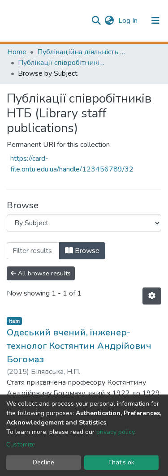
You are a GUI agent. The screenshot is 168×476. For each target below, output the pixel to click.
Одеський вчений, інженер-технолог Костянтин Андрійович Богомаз (79, 345)
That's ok (121, 462)
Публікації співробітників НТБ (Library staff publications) (63, 63)
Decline (43, 462)
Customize (20, 444)
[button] (109, 20)
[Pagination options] (151, 295)
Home (16, 52)
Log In (128, 21)
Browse (86, 251)
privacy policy (115, 432)
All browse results (43, 273)
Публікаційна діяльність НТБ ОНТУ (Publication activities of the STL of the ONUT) (82, 52)
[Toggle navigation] (155, 21)
